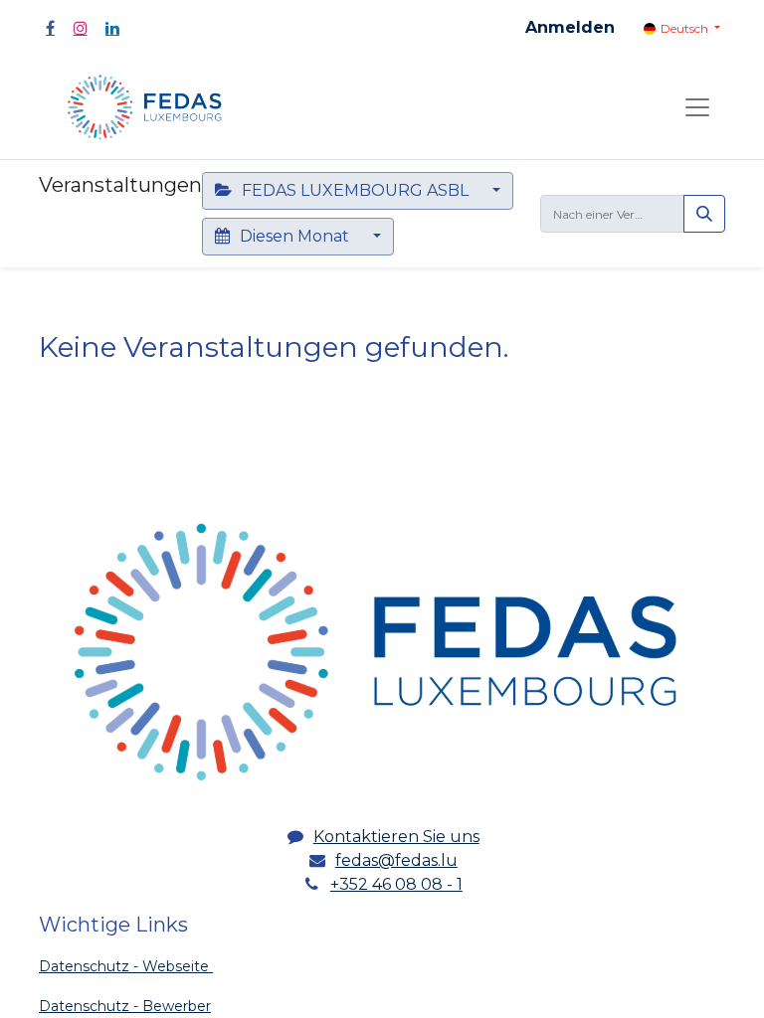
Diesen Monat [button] (294, 236)
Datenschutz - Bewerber (125, 1006)
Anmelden (570, 27)
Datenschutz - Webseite (126, 966)
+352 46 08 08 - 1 (396, 884)
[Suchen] (704, 214)
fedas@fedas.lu (396, 860)
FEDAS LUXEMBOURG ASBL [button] (355, 190)
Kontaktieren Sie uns (396, 836)
